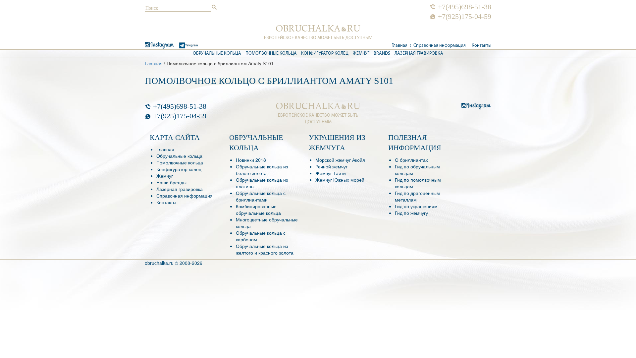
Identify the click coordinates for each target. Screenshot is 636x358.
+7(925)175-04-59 (464, 16)
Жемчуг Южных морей (339, 179)
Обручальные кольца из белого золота (262, 169)
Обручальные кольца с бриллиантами (261, 196)
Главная (399, 45)
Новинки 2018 (251, 159)
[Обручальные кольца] (318, 28)
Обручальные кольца (217, 53)
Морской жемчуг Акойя (340, 159)
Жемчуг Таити (330, 173)
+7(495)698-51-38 (464, 7)
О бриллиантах (411, 159)
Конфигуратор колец (324, 53)
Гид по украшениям (416, 206)
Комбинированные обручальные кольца (258, 209)
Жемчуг (361, 53)
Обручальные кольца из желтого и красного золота (264, 249)
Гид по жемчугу (411, 212)
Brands (382, 53)
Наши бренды (171, 182)
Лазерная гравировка (419, 53)
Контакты (481, 45)
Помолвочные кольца (271, 53)
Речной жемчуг (331, 166)
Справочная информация (439, 45)
